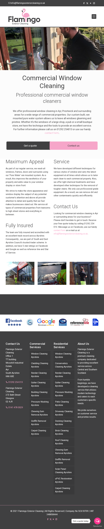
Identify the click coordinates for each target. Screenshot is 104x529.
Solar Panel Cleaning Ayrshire (63, 471)
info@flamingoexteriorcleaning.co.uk (28, 3)
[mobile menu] (94, 16)
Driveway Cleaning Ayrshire (64, 413)
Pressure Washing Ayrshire (40, 403)
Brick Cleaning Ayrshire (62, 432)
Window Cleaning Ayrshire (39, 355)
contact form (52, 133)
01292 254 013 (15, 382)
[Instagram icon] (94, 3)
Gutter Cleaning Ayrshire (38, 384)
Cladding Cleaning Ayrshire (39, 365)
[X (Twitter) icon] (87, 3)
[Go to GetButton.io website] (97, 526)
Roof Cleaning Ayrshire (61, 442)
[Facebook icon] (84, 3)
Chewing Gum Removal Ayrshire (39, 413)
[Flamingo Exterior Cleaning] (24, 16)
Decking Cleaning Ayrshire (63, 423)
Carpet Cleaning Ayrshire (38, 432)
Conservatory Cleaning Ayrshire (63, 365)
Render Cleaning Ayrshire (39, 375)
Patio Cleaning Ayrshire (62, 403)
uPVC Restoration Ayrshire (63, 480)
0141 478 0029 (15, 407)
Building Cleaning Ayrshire (39, 394)
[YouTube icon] (91, 3)
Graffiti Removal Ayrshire (38, 423)
